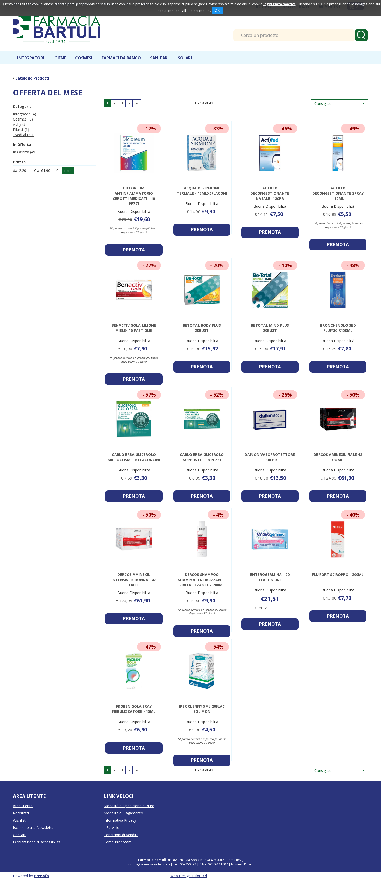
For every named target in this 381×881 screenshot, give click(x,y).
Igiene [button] (59, 58)
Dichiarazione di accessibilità (37, 842)
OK (217, 10)
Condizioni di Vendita (121, 834)
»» (136, 103)
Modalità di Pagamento (123, 812)
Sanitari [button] (159, 58)
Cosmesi (23, 119)
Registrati (21, 812)
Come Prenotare (118, 842)
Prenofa (41, 875)
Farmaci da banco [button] (121, 58)
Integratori (24, 113)
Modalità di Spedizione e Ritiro (129, 805)
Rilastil (21, 129)
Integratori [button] (30, 58)
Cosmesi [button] (84, 58)
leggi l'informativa (279, 4)
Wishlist (19, 820)
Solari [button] (185, 58)
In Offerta (25, 152)
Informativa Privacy (120, 820)
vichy (20, 124)
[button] (339, 103)
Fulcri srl (199, 875)
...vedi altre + (23, 134)
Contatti (19, 834)
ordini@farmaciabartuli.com (149, 864)
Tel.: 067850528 (185, 864)
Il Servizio (111, 827)
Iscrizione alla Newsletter (34, 827)
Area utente (23, 805)
